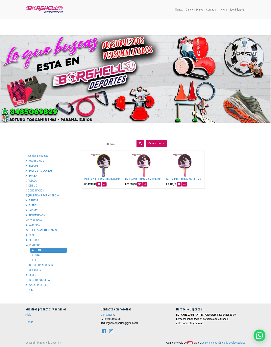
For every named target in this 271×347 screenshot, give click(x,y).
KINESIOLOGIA (34, 220)
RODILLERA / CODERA (38, 280)
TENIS (29, 290)
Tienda (29, 322)
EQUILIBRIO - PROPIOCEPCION (43, 195)
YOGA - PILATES (38, 285)
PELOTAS (34, 240)
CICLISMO (31, 185)
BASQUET (34, 165)
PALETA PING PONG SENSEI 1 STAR (183, 179)
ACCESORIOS (36, 160)
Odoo (190, 342)
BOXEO (33, 175)
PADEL (32, 235)
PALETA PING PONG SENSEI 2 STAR (142, 179)
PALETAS (36, 250)
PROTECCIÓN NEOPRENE (40, 265)
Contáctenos (108, 314)
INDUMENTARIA (37, 215)
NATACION (34, 225)
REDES (34, 260)
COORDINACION (35, 190)
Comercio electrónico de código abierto (223, 342)
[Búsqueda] (140, 143)
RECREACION (33, 270)
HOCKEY (33, 210)
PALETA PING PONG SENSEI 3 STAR (102, 179)
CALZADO (31, 180)
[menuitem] (178, 9)
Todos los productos (37, 156)
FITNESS (33, 200)
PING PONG (35, 245)
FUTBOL (33, 205)
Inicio (28, 314)
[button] (156, 143)
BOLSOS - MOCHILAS (41, 170)
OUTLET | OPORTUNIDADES (41, 230)
